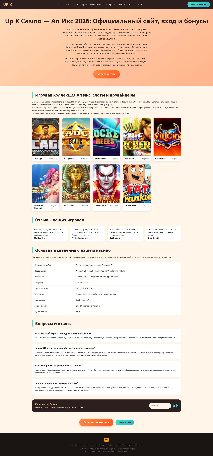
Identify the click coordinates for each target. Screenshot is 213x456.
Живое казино (96, 4)
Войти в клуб (124, 422)
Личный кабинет (198, 4)
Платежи (138, 4)
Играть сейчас (106, 74)
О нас (60, 4)
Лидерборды (81, 4)
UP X (7, 4)
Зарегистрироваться (96, 422)
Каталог (69, 4)
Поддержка (110, 4)
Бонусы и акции (124, 4)
